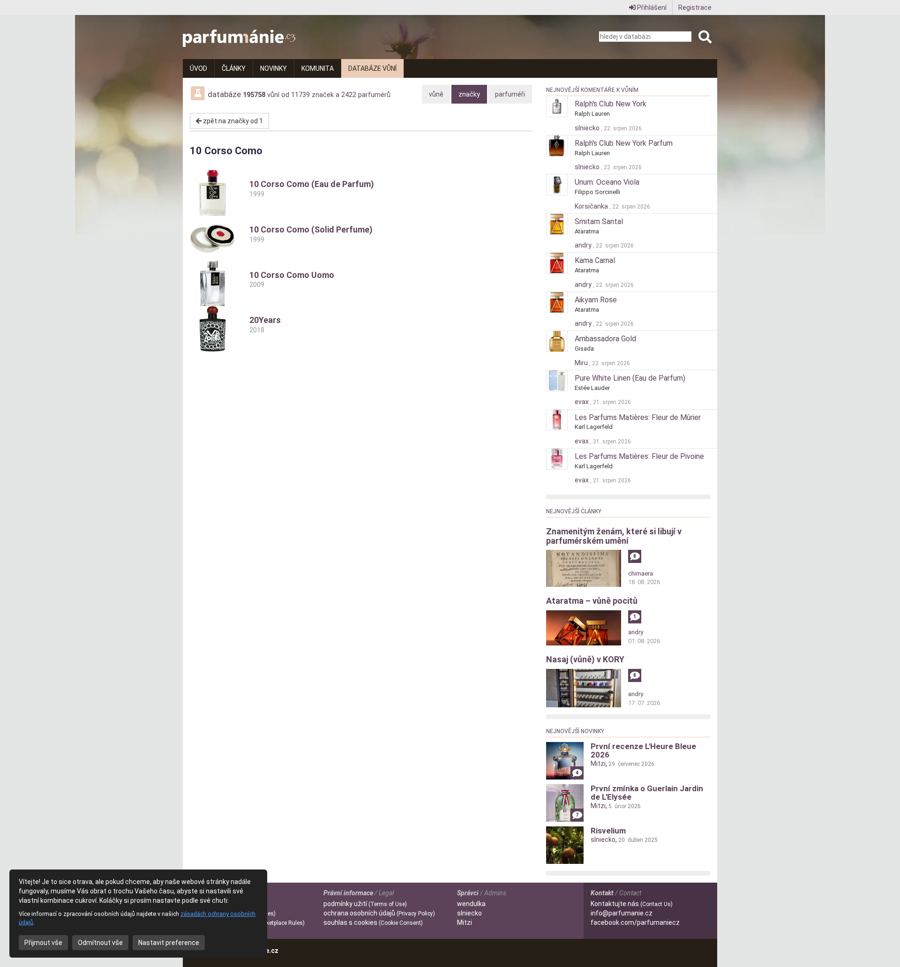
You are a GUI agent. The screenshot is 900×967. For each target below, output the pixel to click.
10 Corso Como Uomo (291, 279)
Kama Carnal (595, 260)
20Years (265, 324)
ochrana (379, 913)
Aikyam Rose (596, 299)
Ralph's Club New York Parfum (624, 143)
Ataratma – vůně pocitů (592, 601)
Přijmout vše (43, 942)
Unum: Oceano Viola (607, 182)
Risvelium (608, 830)
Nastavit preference (168, 942)
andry (584, 245)
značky (469, 94)
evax (582, 401)
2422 (348, 95)
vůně (436, 94)
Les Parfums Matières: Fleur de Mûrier (638, 417)
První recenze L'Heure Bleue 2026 (643, 750)
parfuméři (510, 94)
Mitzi (598, 763)
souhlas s (373, 922)
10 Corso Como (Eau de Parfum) (311, 188)
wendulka (471, 903)
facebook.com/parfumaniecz (635, 922)
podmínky (365, 903)
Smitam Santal (599, 221)
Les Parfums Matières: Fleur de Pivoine (639, 456)
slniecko (588, 128)
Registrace (695, 7)
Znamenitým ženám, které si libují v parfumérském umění (614, 536)
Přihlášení (651, 7)
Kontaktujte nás (632, 903)
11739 (300, 95)
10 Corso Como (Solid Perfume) (311, 234)
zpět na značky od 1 (232, 121)
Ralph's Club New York (610, 103)
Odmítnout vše (100, 942)
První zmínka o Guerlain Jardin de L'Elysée (647, 793)
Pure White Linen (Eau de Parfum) (630, 378)
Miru (582, 363)
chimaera (640, 573)
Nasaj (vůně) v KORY (585, 659)
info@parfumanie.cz (621, 913)
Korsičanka (592, 206)
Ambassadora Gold (605, 338)
